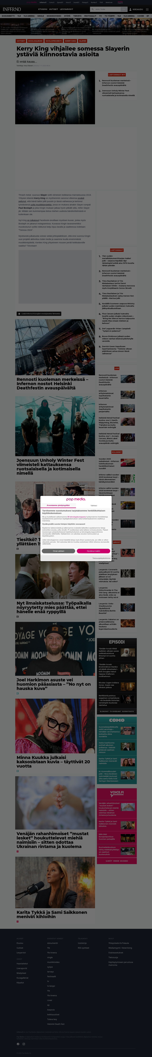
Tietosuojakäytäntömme (101, 558)
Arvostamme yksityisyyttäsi (58, 505)
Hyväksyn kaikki (93, 551)
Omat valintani (58, 551)
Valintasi (94, 505)
